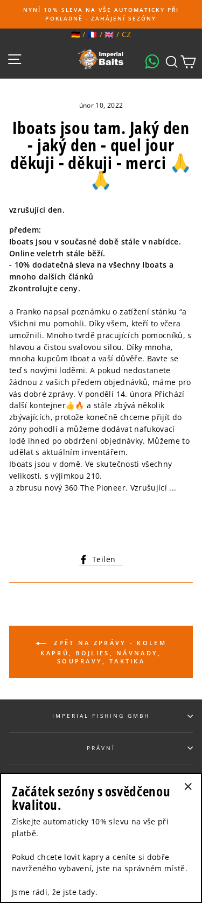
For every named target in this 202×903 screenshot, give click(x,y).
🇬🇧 (109, 34)
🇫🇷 (92, 34)
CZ (126, 34)
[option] (101, 14)
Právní (101, 748)
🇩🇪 (75, 34)
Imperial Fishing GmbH (101, 715)
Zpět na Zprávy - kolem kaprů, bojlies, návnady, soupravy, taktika (103, 652)
